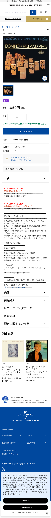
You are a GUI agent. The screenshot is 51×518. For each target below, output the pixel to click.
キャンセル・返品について (21, 158)
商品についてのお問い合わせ (22, 160)
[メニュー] (48, 5)
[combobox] (19, 12)
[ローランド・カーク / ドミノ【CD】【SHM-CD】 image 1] (26, 59)
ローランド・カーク (9, 27)
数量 (4, 116)
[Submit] (33, 12)
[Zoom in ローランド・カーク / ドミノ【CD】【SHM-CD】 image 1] (44, 78)
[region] (13, 19)
